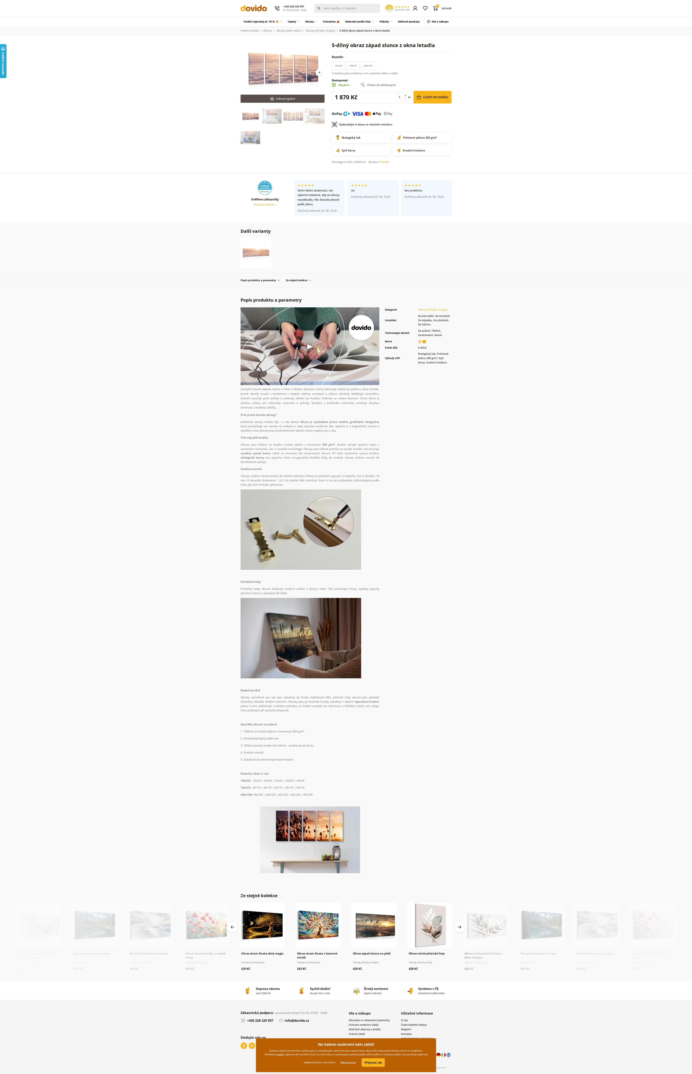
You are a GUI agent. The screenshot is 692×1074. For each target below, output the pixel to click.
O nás (404, 1020)
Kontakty (406, 1034)
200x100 (367, 65)
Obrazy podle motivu (288, 30)
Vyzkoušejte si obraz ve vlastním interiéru (365, 124)
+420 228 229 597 (259, 1020)
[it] (443, 1054)
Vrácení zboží (357, 1034)
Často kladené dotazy (414, 1024)
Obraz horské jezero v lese (91, 953)
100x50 (338, 65)
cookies (280, 1054)
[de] (438, 1054)
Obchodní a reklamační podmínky (369, 1020)
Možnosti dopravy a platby (365, 1029)
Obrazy (267, 30)
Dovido (384, 162)
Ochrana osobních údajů (364, 1024)
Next (319, 72)
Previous (232, 927)
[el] (448, 1054)
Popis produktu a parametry (258, 280)
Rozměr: (338, 57)
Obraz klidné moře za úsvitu (148, 953)
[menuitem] (263, 21)
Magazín (406, 1029)
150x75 (353, 65)
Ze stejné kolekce (296, 280)
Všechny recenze (264, 204)
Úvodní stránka (250, 30)
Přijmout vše (373, 1062)
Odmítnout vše (348, 1062)
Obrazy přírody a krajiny (320, 30)
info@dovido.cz (296, 1020)
